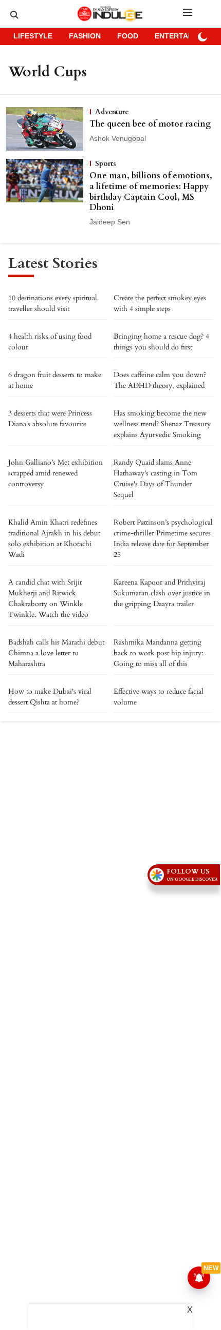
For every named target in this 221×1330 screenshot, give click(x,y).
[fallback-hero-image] (47, 129)
